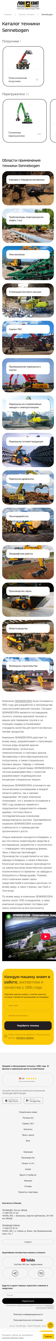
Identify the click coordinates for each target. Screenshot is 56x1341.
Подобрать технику (28, 1025)
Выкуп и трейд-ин (28, 1175)
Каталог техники (26, 14)
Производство (28, 1157)
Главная (7, 14)
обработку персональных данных (45, 1306)
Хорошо (48, 1336)
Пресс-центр (28, 1135)
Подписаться (28, 1301)
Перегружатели (15, 94)
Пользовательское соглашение (28, 1320)
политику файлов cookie (13, 1338)
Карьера (28, 1180)
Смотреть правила (25, 1038)
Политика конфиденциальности (28, 1314)
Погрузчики (11, 41)
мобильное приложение (34, 1090)
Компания (28, 1152)
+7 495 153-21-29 (10, 1213)
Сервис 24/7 (28, 1123)
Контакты (28, 1129)
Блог (28, 1141)
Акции (28, 1169)
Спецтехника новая (28, 1112)
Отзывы (28, 1186)
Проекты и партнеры (28, 1192)
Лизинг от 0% (28, 1163)
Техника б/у (28, 1118)
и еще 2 (28, 1242)
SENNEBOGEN (23, 701)
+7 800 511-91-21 (10, 1228)
